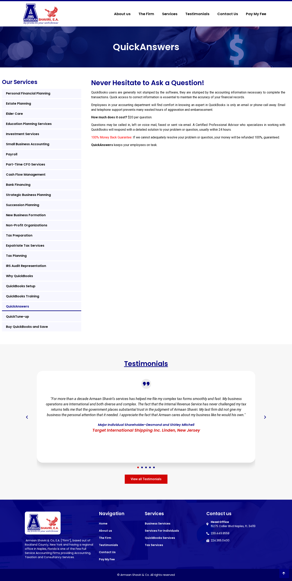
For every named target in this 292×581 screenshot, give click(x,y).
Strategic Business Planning (28, 195)
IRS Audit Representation (26, 266)
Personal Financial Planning (28, 93)
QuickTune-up (17, 316)
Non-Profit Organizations (26, 225)
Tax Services (154, 545)
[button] (138, 467)
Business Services (157, 524)
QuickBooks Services (160, 538)
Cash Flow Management (25, 174)
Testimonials (197, 13)
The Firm (146, 13)
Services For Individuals (162, 531)
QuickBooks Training (22, 296)
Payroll (11, 154)
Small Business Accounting (27, 144)
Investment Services (22, 134)
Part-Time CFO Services (25, 164)
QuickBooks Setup (20, 286)
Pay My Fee (256, 13)
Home (103, 524)
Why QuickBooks (19, 276)
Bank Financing (18, 184)
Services (169, 13)
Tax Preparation (19, 235)
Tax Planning (16, 255)
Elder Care (14, 113)
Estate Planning (18, 103)
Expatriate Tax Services (25, 245)
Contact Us (227, 13)
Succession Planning (22, 205)
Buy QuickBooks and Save (27, 326)
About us (122, 13)
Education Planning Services (29, 124)
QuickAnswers (17, 306)
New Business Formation (26, 215)
